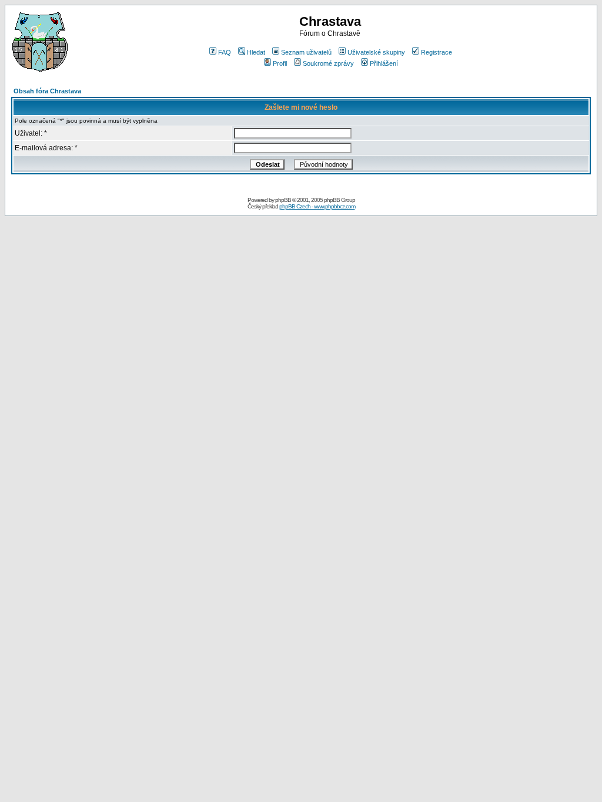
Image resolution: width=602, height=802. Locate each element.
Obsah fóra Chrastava (47, 91)
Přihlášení (384, 63)
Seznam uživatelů (306, 52)
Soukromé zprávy (328, 63)
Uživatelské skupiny (376, 52)
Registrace (436, 52)
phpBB (283, 200)
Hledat (256, 52)
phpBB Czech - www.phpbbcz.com (317, 206)
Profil (280, 63)
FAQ (224, 52)
